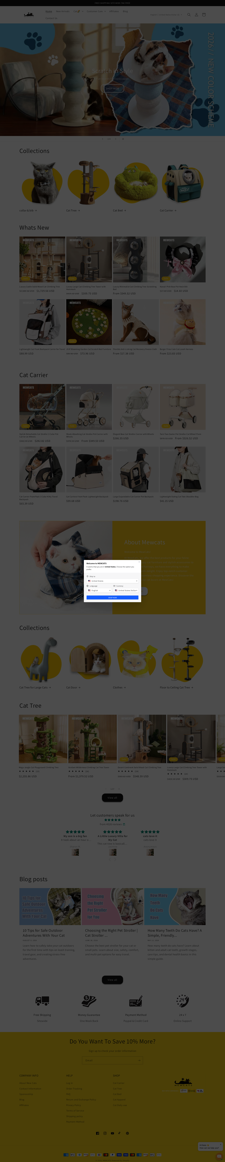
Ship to (92, 576)
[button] (112, 581)
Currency (119, 586)
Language (93, 586)
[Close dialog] (139, 561)
